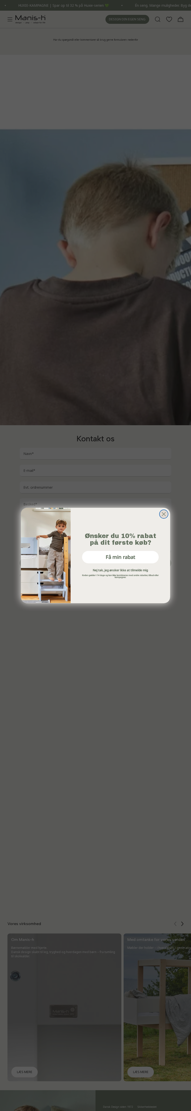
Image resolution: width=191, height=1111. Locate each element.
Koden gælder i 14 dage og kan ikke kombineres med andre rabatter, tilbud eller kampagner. (120, 575)
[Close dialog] (163, 514)
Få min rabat (120, 557)
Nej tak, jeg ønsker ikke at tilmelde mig (120, 570)
